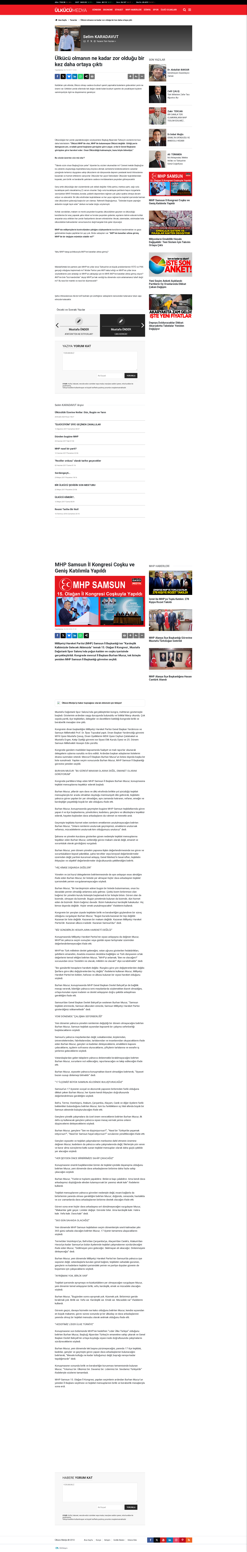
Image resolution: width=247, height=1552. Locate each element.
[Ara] (184, 9)
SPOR (155, 9)
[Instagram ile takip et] (176, 1540)
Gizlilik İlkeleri (118, 1540)
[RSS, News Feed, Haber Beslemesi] (189, 1540)
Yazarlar (73, 20)
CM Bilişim (63, 1548)
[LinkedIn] (74, 76)
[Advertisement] (100, 116)
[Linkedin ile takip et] (169, 1540)
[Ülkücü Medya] (71, 10)
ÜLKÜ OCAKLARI (169, 9)
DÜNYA (147, 9)
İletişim (107, 1540)
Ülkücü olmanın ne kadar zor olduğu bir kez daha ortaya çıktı (106, 20)
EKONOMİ (108, 9)
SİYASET (119, 9)
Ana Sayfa (62, 20)
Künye (98, 1540)
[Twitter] (63, 76)
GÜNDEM (96, 9)
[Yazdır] (92, 76)
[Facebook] (57, 76)
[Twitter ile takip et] (157, 1540)
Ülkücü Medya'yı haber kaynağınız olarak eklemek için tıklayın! (92, 703)
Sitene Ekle (132, 1540)
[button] (130, 76)
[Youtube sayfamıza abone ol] (163, 1540)
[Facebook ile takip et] (150, 1540)
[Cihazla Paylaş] (86, 76)
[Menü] (189, 9)
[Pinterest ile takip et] (182, 1540)
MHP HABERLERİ (134, 9)
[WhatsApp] (80, 76)
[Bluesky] (69, 76)
